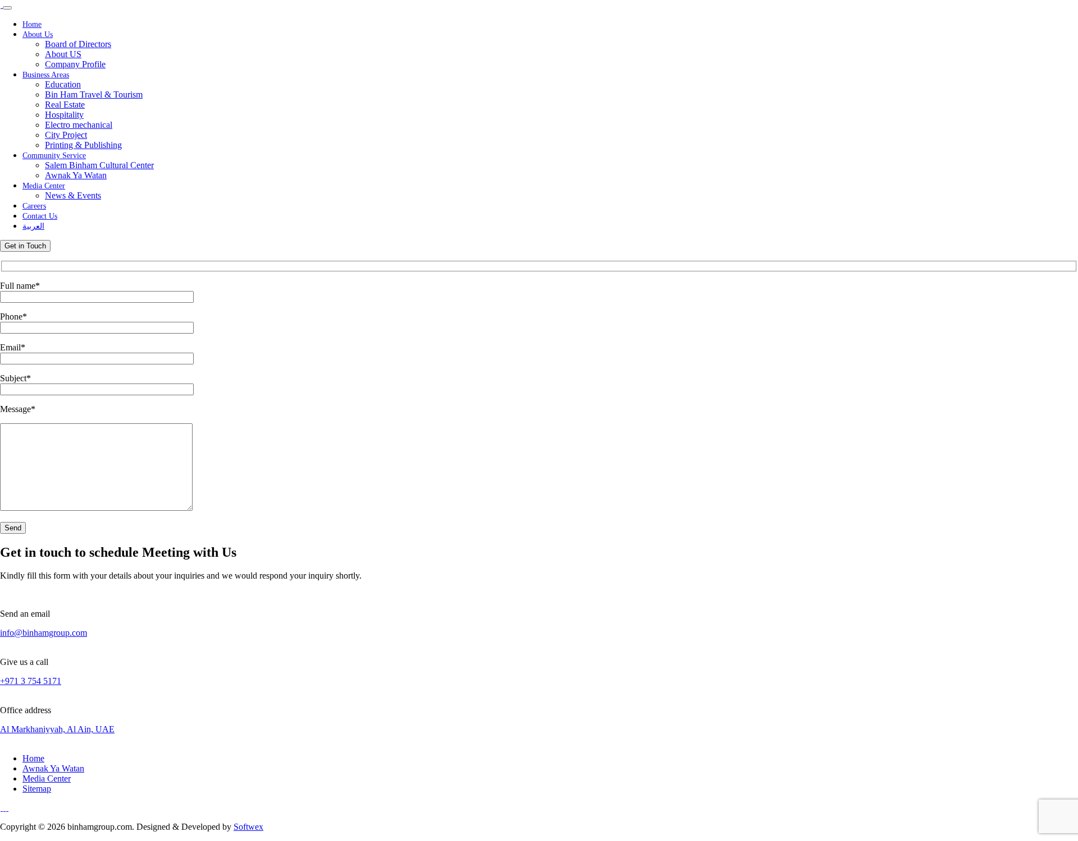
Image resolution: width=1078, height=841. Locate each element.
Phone (13, 316)
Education (63, 84)
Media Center (43, 186)
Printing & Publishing (83, 145)
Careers (34, 206)
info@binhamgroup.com (43, 632)
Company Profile (75, 64)
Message (17, 409)
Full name (20, 285)
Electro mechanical (78, 125)
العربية (33, 226)
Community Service (54, 155)
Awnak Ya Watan (76, 175)
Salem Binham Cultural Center (99, 165)
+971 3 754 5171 (30, 681)
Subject (15, 378)
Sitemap (36, 788)
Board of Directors (78, 44)
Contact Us (39, 216)
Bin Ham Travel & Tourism (94, 94)
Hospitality (64, 114)
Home (32, 24)
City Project (66, 135)
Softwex (248, 826)
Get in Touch (25, 246)
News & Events (73, 195)
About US (63, 54)
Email (12, 347)
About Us (37, 34)
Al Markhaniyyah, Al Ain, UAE (57, 729)
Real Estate (65, 104)
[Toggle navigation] (7, 8)
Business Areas (45, 75)
